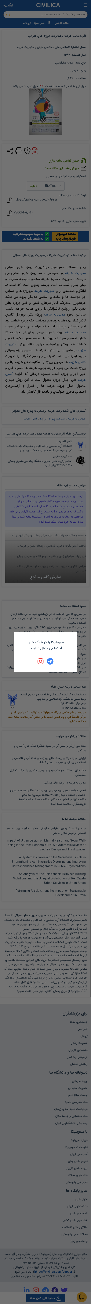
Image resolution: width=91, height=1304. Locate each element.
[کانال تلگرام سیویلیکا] (50, 661)
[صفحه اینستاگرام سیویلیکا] (40, 661)
